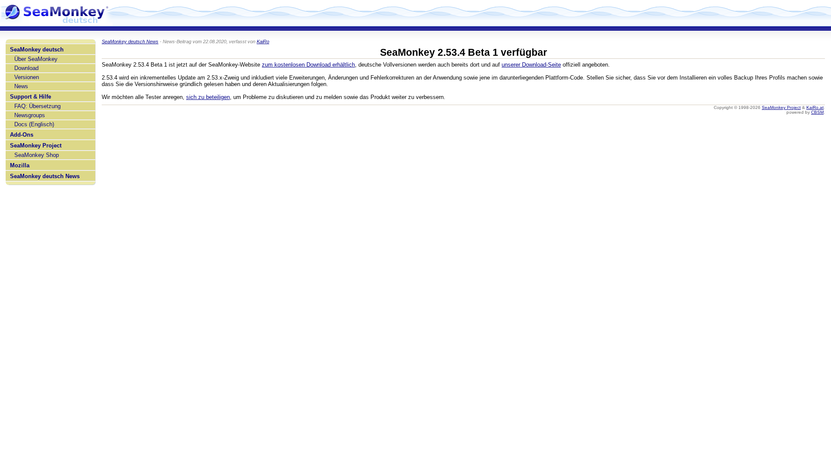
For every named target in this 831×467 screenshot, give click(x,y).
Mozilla (19, 165)
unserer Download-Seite (531, 64)
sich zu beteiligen (208, 97)
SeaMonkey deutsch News (45, 176)
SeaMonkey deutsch (37, 49)
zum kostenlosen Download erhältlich (308, 64)
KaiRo (263, 41)
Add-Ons (21, 134)
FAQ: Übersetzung (37, 106)
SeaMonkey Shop (36, 155)
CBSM (817, 112)
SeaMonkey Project (35, 145)
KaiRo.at (815, 107)
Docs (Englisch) (34, 124)
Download (26, 68)
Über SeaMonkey (36, 59)
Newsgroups (29, 115)
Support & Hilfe (30, 96)
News (21, 86)
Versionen (26, 77)
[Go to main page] (56, 22)
